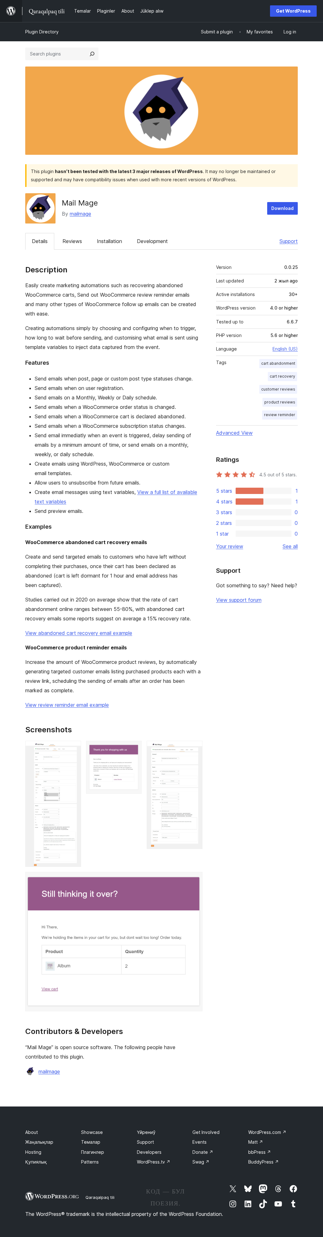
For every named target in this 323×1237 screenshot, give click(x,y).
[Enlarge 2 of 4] (133, 749)
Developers (149, 1152)
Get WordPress (293, 11)
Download (282, 208)
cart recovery (282, 376)
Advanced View (234, 433)
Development (152, 241)
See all (290, 546)
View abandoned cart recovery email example (78, 633)
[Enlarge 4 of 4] (194, 880)
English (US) (285, 348)
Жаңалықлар (39, 1142)
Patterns (90, 1161)
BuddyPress (263, 1161)
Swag (200, 1161)
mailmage (80, 214)
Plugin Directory (42, 31)
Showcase (92, 1132)
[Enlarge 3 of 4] (194, 749)
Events (199, 1142)
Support (288, 241)
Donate (202, 1152)
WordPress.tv (153, 1161)
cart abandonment (278, 363)
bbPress (259, 1152)
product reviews (279, 402)
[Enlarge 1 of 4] (72, 749)
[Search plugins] (92, 54)
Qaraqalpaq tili (100, 1197)
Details (40, 241)
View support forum (238, 600)
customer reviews (278, 389)
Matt (255, 1142)
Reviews (72, 241)
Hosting (33, 1152)
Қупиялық (36, 1161)
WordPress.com (267, 1132)
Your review (229, 546)
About (31, 1132)
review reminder (279, 414)
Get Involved (206, 1132)
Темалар (90, 1142)
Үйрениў (146, 1132)
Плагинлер (92, 1152)
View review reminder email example (67, 705)
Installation (109, 241)
